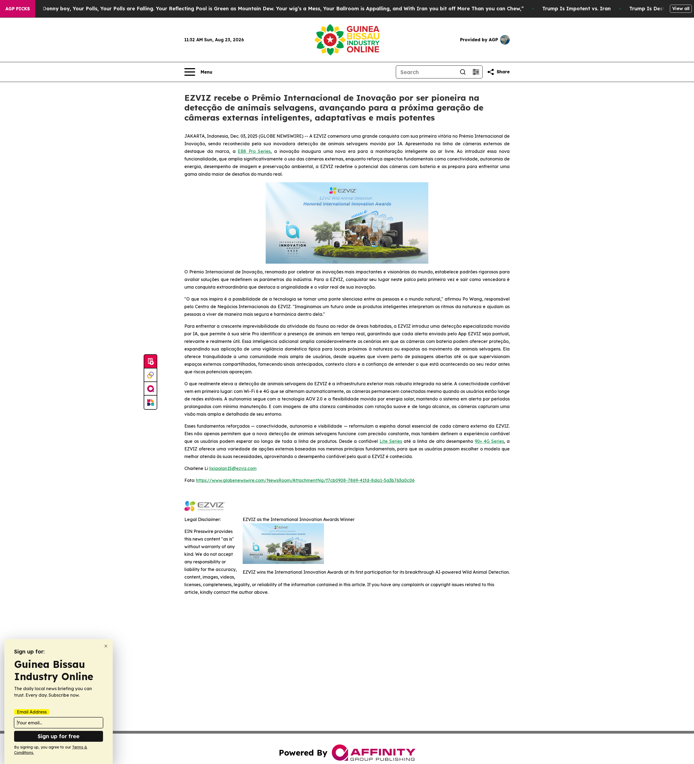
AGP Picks (17, 8)
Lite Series (391, 441)
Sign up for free (58, 736)
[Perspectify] (150, 375)
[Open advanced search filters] (475, 72)
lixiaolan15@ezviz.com (232, 468)
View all (680, 8)
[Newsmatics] (150, 402)
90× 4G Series (489, 441)
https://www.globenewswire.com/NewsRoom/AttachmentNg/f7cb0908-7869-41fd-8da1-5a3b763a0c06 (305, 480)
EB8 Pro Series (254, 151)
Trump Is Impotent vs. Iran (576, 8)
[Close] (105, 646)
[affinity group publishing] (150, 389)
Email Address (32, 712)
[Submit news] (150, 361)
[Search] (462, 72)
